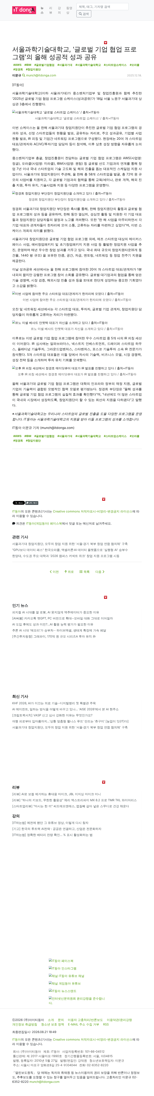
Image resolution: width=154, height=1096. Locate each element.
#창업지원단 (33, 69)
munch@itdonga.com (41, 75)
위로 (70, 572)
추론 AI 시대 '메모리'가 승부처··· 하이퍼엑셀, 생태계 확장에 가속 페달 (59, 630)
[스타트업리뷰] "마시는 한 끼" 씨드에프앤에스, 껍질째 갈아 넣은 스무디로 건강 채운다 (70, 806)
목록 (86, 572)
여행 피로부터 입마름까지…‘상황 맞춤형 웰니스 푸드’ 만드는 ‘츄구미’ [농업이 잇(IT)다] (70, 721)
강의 (59, 10)
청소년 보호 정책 (52, 1024)
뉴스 (42, 10)
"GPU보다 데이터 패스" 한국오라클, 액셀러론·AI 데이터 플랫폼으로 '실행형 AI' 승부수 (70, 550)
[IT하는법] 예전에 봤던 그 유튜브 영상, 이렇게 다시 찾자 (50, 823)
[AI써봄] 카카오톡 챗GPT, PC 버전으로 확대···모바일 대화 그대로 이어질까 (62, 618)
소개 (51, 1020)
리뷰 (50, 10)
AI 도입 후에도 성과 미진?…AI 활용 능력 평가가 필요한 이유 (52, 624)
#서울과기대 (64, 64)
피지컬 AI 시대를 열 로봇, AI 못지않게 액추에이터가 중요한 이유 (55, 612)
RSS (106, 1024)
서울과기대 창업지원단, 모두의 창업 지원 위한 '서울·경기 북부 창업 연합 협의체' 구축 (70, 544)
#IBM (27, 64)
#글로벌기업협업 (44, 64)
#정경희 (18, 69)
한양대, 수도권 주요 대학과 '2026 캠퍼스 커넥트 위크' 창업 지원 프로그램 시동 (65, 556)
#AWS (17, 64)
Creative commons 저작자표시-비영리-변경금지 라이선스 (92, 511)
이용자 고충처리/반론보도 (85, 1020)
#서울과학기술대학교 (88, 64)
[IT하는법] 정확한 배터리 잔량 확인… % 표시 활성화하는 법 (52, 835)
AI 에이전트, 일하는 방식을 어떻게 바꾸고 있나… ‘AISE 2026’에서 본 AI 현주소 (65, 709)
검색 (85, 14)
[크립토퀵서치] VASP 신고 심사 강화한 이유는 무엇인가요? (52, 715)
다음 (98, 572)
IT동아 (16, 511)
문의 (61, 1020)
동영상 (69, 10)
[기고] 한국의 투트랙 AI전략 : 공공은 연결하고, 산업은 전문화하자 (56, 829)
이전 (55, 572)
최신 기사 (20, 696)
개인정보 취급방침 (24, 1024)
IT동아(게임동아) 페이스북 (44, 523)
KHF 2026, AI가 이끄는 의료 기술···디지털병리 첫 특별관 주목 (54, 703)
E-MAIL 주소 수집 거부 (83, 1024)
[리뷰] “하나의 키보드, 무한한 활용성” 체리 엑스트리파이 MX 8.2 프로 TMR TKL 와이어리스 (74, 800)
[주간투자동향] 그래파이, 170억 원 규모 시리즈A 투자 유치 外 (54, 636)
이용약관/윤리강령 (119, 1020)
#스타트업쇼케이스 (115, 64)
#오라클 (134, 64)
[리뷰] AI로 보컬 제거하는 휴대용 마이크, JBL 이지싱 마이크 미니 (56, 794)
